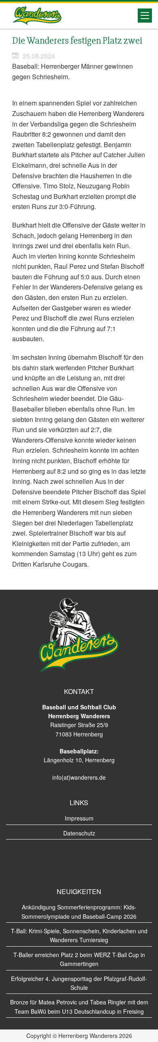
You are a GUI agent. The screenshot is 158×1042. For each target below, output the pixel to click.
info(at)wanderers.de (79, 777)
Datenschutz (79, 833)
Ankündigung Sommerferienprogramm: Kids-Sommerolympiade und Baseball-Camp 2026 (79, 911)
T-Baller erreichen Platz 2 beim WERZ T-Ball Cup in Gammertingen (79, 959)
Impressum (79, 818)
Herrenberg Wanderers (37, 16)
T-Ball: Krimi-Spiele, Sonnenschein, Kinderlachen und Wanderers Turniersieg (79, 935)
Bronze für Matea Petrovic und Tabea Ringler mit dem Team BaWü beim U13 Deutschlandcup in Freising (79, 1006)
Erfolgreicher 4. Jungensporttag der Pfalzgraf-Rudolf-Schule (79, 983)
